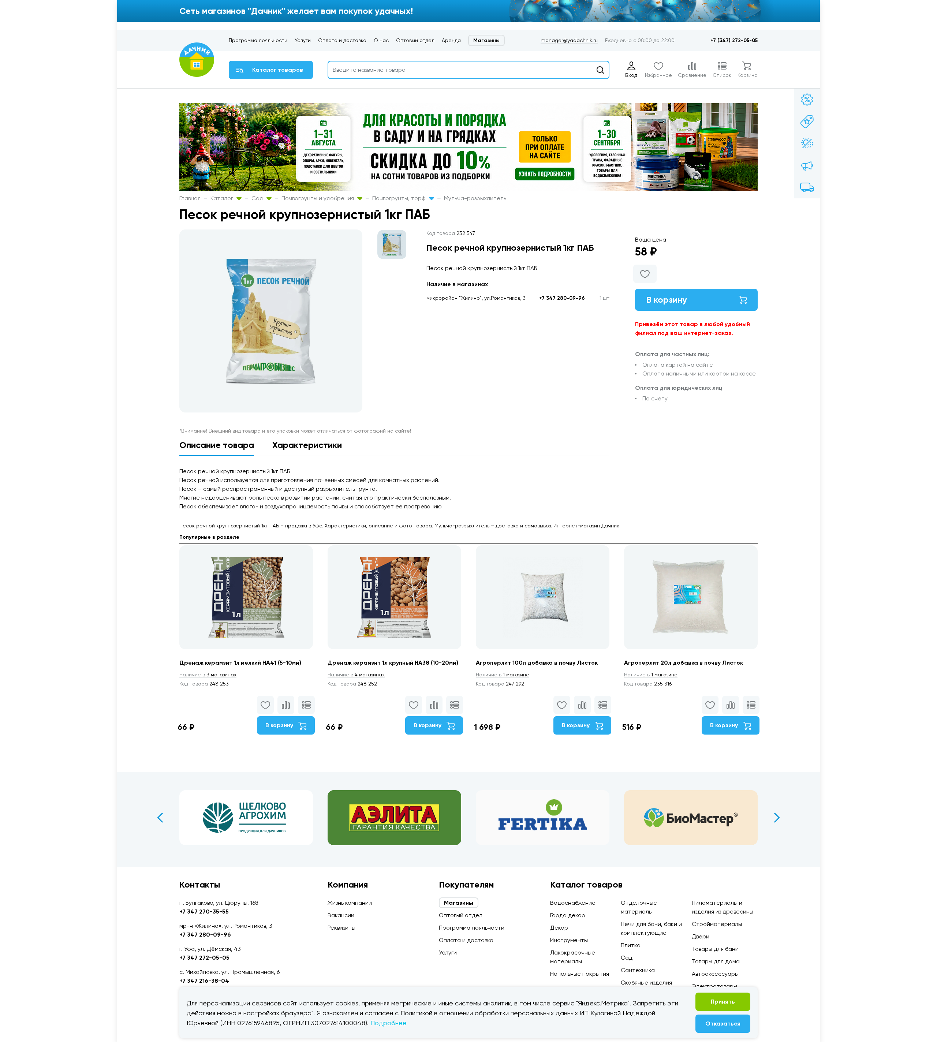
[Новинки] (807, 121)
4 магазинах (356, 674)
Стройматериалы (717, 923)
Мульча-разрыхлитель (475, 198)
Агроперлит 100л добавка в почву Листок (537, 662)
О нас (381, 40)
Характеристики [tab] (307, 445)
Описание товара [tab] (216, 445)
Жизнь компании (350, 902)
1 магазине (502, 674)
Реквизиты (341, 927)
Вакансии (341, 915)
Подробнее (388, 1023)
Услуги (303, 40)
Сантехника (638, 970)
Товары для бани (715, 948)
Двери (700, 936)
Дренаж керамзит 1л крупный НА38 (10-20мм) (393, 662)
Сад (258, 198)
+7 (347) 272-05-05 (734, 40)
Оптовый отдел (415, 40)
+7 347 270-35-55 (204, 911)
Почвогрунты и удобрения (318, 198)
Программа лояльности (258, 40)
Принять (723, 1001)
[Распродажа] (807, 165)
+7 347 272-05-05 (204, 957)
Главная (190, 198)
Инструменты (569, 940)
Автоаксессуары (715, 973)
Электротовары (714, 986)
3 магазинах (207, 674)
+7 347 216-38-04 (204, 980)
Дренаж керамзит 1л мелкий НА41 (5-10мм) (240, 662)
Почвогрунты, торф (399, 198)
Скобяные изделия (646, 982)
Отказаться (722, 1023)
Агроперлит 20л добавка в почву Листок (683, 662)
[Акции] (807, 100)
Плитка (631, 945)
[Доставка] (807, 187)
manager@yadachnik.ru (569, 40)
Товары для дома (716, 961)
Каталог (222, 198)
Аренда (451, 40)
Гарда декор (567, 915)
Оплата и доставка (342, 40)
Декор (559, 927)
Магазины (486, 40)
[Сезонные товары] (807, 143)
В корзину (666, 299)
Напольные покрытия (579, 973)
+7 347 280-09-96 (562, 298)
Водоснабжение (573, 902)
